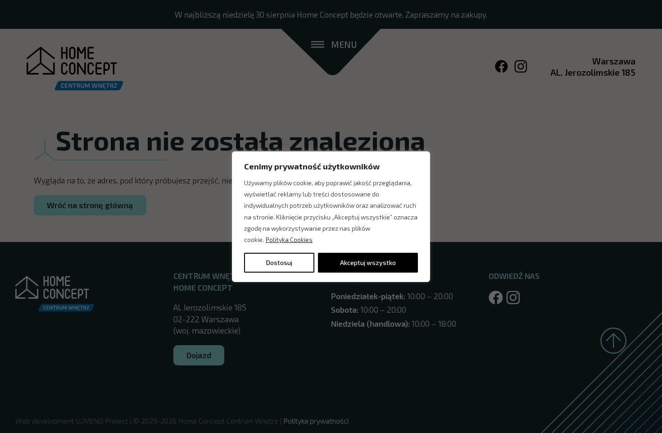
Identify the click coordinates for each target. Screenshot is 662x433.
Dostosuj (279, 262)
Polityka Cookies (289, 239)
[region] (331, 216)
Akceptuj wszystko (368, 262)
